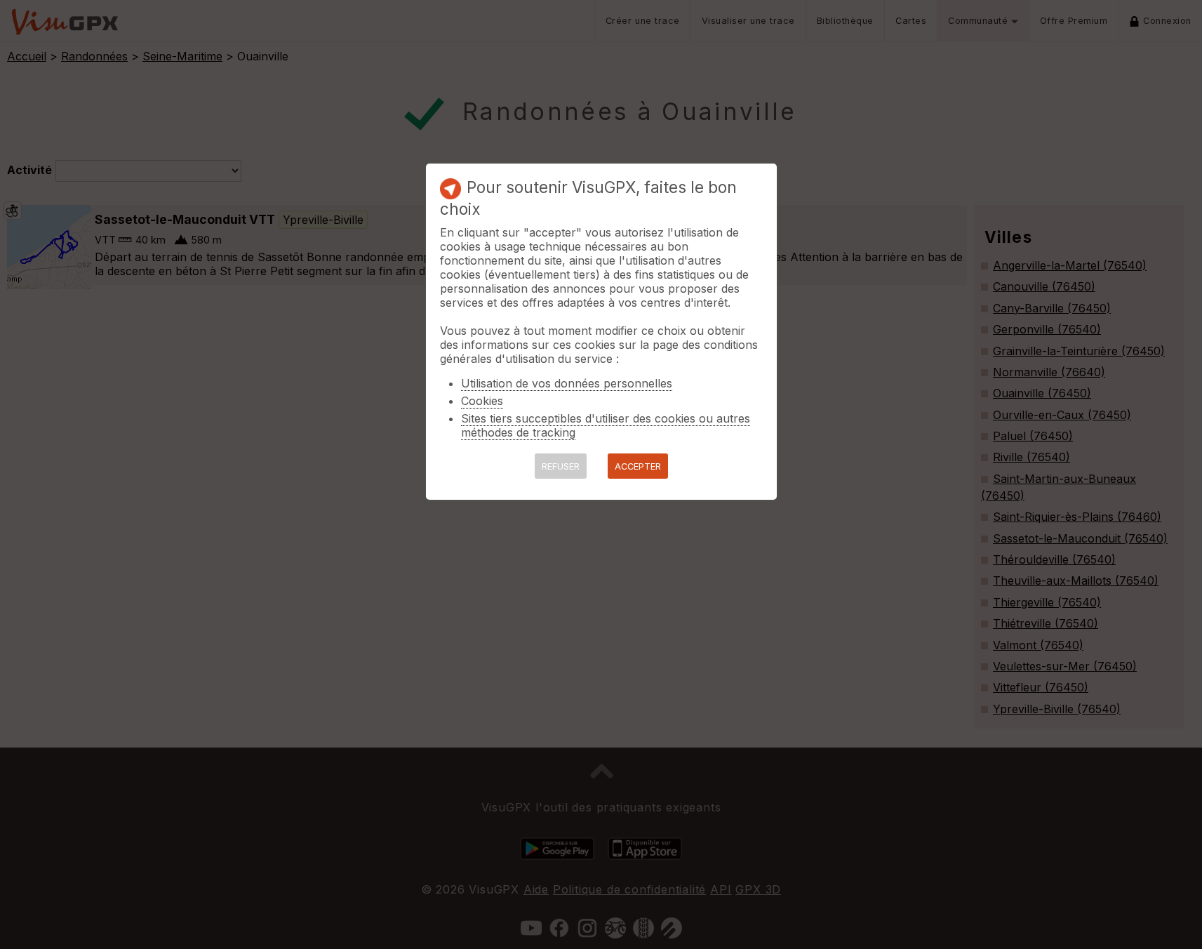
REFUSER (561, 466)
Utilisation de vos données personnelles (566, 383)
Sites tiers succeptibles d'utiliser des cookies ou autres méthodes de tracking (605, 425)
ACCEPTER (638, 466)
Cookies (482, 401)
